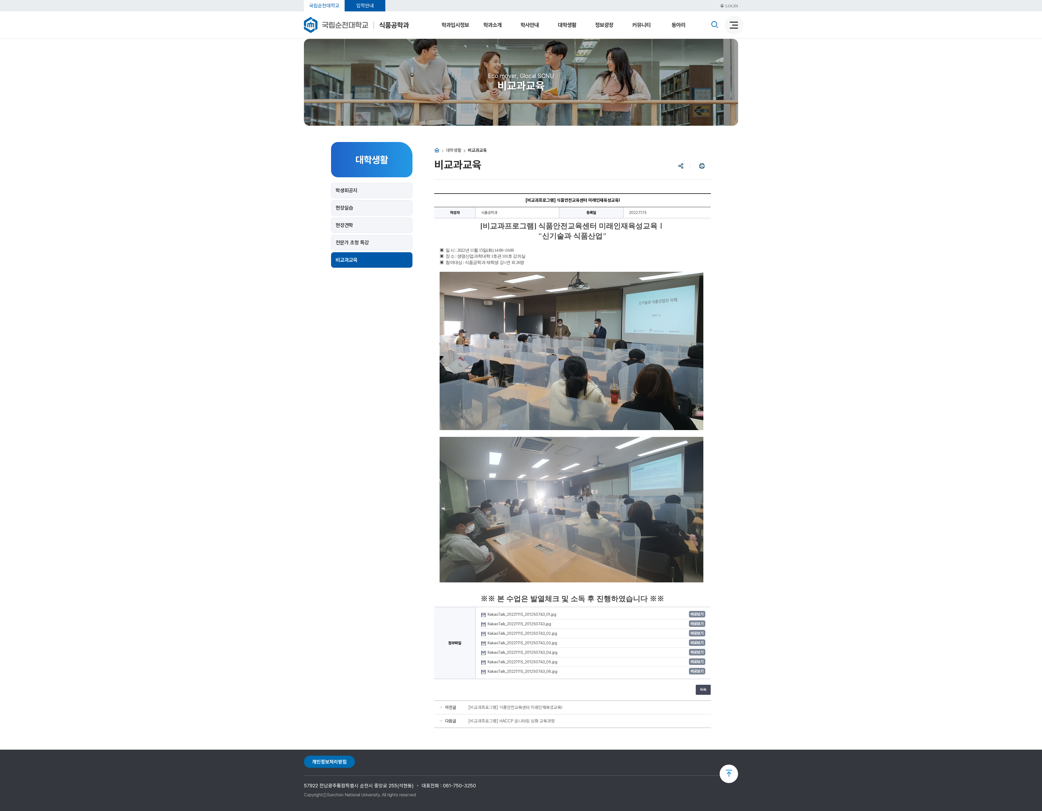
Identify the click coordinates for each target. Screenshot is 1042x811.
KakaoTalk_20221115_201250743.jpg (520, 624)
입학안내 (365, 5)
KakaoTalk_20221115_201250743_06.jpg (523, 671)
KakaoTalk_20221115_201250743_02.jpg (523, 633)
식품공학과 (394, 25)
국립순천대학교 (324, 5)
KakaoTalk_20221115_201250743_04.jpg (523, 652)
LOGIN (731, 6)
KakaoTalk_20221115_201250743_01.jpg (522, 614)
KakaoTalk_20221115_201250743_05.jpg (523, 662)
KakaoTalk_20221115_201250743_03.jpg (523, 643)
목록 (703, 689)
